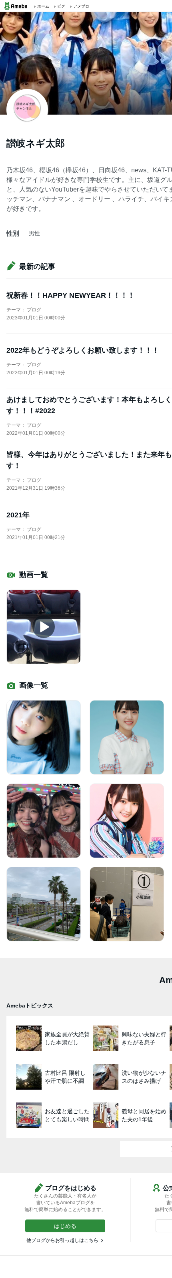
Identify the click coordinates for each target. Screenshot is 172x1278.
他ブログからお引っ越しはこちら (62, 1240)
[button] (65, 1225)
